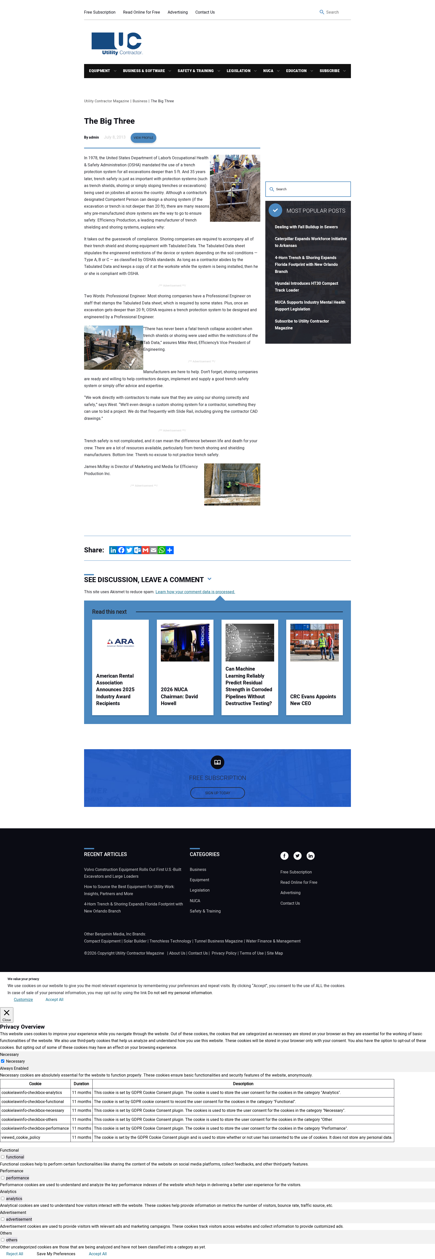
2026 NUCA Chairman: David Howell (179, 696)
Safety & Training (196, 71)
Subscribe (330, 71)
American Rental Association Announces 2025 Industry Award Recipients (115, 690)
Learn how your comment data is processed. (195, 592)
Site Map (275, 953)
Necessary (15, 1061)
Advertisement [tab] (13, 1213)
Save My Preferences (56, 1254)
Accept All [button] (54, 1000)
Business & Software (144, 71)
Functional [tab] (9, 1150)
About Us (177, 953)
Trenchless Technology (170, 941)
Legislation (239, 71)
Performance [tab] (11, 1171)
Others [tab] (6, 1233)
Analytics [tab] (8, 1192)
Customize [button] (23, 1000)
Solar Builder (135, 941)
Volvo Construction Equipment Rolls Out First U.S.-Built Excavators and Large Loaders (132, 873)
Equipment (99, 71)
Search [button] (322, 12)
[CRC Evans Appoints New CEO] (314, 643)
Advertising (178, 12)
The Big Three (109, 121)
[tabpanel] (217, 1107)
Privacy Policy (224, 953)
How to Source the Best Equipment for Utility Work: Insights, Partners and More (129, 890)
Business (198, 870)
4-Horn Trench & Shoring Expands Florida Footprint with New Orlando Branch (306, 265)
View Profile (143, 138)
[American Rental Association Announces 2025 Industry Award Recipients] (120, 643)
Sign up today (217, 793)
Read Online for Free (141, 12)
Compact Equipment (102, 941)
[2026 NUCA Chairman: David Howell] (185, 643)
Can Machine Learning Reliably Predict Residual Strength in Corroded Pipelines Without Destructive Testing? (249, 686)
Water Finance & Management (273, 941)
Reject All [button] (14, 1254)
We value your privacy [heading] (23, 979)
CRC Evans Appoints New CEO (313, 700)
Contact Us (205, 12)
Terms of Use (252, 953)
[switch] (2, 1156)
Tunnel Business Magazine (218, 941)
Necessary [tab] (9, 1055)
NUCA (268, 71)
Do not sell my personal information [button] (180, 993)
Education (296, 71)
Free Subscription (100, 12)
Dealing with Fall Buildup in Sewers (306, 227)
